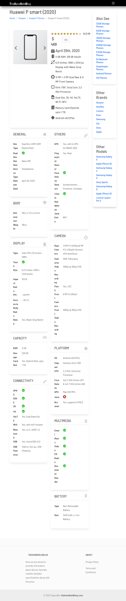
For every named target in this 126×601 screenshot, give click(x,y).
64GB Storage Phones (103, 32)
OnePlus (100, 106)
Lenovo (99, 110)
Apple (99, 131)
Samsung (100, 119)
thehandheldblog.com (72, 595)
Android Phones (104, 73)
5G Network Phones (101, 61)
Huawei (22, 18)
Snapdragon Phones (102, 68)
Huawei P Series (36, 18)
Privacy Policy (92, 561)
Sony (98, 127)
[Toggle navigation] (113, 3)
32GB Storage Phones (103, 25)
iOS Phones (101, 77)
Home (12, 18)
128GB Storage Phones (103, 39)
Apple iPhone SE (104, 163)
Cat (97, 123)
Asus (98, 114)
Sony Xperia (102, 182)
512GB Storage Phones (103, 53)
